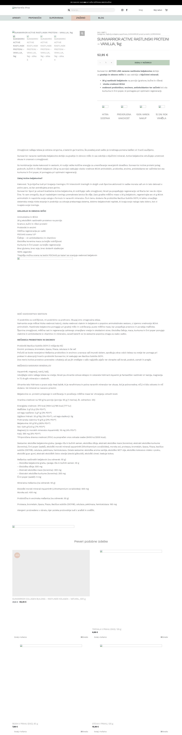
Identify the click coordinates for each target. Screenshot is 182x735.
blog (141, 10)
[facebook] (127, 10)
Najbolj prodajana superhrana (116, 34)
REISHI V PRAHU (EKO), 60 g (25, 724)
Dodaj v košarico (143, 63)
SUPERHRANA (155, 34)
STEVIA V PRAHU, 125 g (102, 724)
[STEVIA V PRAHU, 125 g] (131, 682)
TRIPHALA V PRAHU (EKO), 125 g (106, 629)
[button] (82, 33)
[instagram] (122, 10)
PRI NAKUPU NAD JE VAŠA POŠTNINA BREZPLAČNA (90, 2)
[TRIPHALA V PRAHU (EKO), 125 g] (131, 588)
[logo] (21, 7)
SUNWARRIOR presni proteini (139, 34)
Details (85, 637)
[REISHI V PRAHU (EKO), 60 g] (51, 682)
